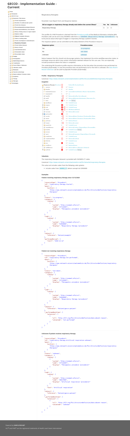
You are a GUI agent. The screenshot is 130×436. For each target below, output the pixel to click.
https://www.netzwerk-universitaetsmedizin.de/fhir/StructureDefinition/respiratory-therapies (81, 79)
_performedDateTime (52, 312)
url (54, 318)
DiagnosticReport (83, 127)
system (55, 205)
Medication (80, 147)
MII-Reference (72, 109)
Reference (71, 96)
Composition (77, 134)
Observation (90, 98)
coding (50, 201)
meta (46, 186)
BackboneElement (73, 120)
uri (69, 93)
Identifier (71, 89)
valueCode (56, 320)
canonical (71, 91)
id (46, 184)
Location (76, 123)
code (70, 100)
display (56, 209)
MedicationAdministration (80, 98)
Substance (86, 147)
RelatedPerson (95, 116)
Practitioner (80, 116)
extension (51, 314)
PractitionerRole (87, 116)
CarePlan (76, 96)
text (49, 387)
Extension (71, 87)
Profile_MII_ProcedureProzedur (76, 85)
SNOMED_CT (63, 168)
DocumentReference (93, 127)
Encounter (76, 111)
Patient (77, 109)
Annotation (71, 143)
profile (50, 188)
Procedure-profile (83, 34)
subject (48, 233)
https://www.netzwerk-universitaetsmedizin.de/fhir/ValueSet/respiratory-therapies (77, 162)
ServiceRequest (82, 96)
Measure (85, 91)
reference (51, 235)
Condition (76, 127)
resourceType (50, 182)
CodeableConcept (73, 102)
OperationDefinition (92, 91)
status (47, 197)
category (48, 199)
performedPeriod (51, 239)
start (50, 241)
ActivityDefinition (78, 91)
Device (75, 147)
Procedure (57, 85)
